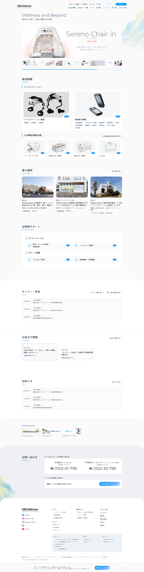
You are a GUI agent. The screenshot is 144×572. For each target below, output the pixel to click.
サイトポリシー (39, 557)
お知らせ (71, 4)
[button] (115, 69)
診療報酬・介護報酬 (82, 518)
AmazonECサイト (108, 539)
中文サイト (86, 542)
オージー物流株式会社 (60, 549)
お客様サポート (81, 7)
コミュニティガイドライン (81, 557)
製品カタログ (56, 524)
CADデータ (56, 530)
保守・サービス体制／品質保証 (85, 512)
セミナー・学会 (104, 509)
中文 (93, 4)
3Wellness (57, 546)
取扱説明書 (56, 527)
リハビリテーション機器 (59, 512)
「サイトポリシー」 (43, 568)
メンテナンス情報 (81, 515)
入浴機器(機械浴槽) (58, 518)
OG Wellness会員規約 (66, 557)
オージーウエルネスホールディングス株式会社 (66, 539)
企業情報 (77, 4)
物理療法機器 (56, 515)
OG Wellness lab (59, 544)
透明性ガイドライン (27, 557)
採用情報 (84, 4)
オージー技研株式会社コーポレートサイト (65, 542)
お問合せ (121, 4)
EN (90, 4)
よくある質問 (103, 557)
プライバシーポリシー (52, 557)
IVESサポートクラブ (108, 542)
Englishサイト (87, 539)
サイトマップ (95, 557)
